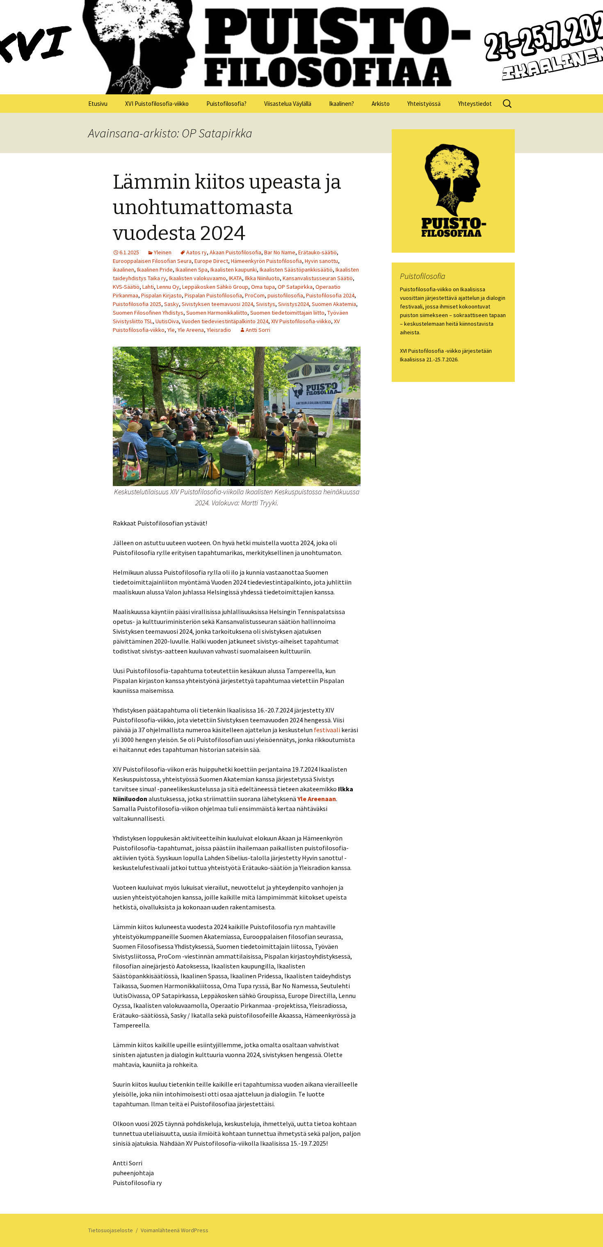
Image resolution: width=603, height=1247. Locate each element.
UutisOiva (167, 321)
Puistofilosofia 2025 (137, 304)
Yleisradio (219, 329)
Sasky (171, 304)
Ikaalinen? (341, 103)
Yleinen (162, 252)
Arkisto (381, 103)
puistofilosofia (285, 295)
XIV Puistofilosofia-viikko (301, 321)
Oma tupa (263, 286)
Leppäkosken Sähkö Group (215, 286)
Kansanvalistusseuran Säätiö (318, 278)
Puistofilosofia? (226, 103)
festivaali (327, 730)
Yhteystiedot (475, 103)
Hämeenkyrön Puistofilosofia (266, 261)
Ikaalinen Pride (155, 269)
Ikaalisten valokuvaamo (197, 278)
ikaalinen (123, 269)
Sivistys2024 (293, 304)
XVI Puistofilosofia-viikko (157, 103)
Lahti (148, 286)
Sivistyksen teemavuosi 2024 (217, 304)
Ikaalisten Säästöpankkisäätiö (296, 269)
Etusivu (97, 103)
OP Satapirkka (295, 286)
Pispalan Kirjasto (161, 295)
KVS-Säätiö (126, 286)
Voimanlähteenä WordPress (174, 1230)
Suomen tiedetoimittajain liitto (287, 312)
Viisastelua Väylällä (287, 103)
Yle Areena (191, 329)
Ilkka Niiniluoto (262, 278)
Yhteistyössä (424, 103)
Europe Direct (211, 261)
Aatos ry (196, 252)
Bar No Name (279, 252)
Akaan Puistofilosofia (235, 252)
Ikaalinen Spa (192, 269)
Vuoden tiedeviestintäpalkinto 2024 (225, 321)
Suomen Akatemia (334, 304)
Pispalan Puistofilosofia (213, 295)
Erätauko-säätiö (317, 252)
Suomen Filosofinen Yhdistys (148, 312)
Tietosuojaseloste (110, 1230)
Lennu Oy (168, 286)
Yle (171, 329)
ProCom (255, 295)
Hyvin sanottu (321, 261)
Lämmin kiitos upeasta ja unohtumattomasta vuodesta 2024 (227, 207)
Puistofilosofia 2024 (330, 295)
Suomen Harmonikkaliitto (216, 312)
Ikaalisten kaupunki (233, 269)
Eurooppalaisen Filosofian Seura (152, 261)
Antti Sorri (258, 329)
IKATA (235, 278)
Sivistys (265, 304)
